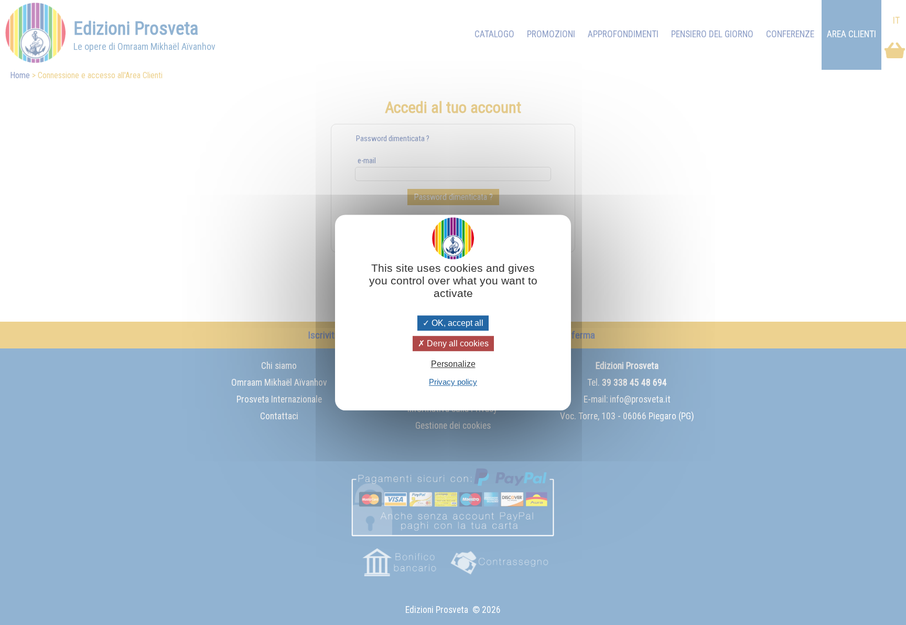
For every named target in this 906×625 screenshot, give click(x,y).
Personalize (453, 363)
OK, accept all (456, 323)
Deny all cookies (457, 343)
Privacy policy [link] (453, 381)
